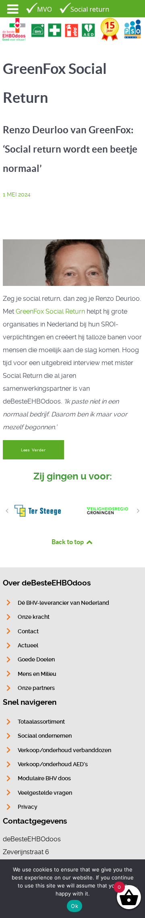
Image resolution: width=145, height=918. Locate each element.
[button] (7, 511)
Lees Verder (33, 450)
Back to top (68, 541)
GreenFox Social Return (50, 311)
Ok (74, 906)
